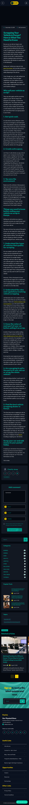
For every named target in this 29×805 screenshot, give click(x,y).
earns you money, (8, 68)
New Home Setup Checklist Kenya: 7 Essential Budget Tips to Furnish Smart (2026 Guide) (18, 589)
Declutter (7, 619)
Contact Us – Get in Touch (10, 750)
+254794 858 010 (6, 722)
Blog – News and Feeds (9, 754)
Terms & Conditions (9, 795)
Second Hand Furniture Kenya (12, 622)
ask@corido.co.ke (8, 724)
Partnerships (7, 781)
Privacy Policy (7, 790)
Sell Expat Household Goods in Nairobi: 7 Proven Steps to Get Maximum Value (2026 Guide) (17, 596)
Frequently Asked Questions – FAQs (12, 758)
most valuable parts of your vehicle (12, 336)
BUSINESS (6, 477)
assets (20, 434)
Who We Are (7, 746)
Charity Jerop (12, 469)
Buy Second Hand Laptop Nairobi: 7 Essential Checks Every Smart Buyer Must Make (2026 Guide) (18, 604)
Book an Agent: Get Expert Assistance (13, 763)
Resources (6, 777)
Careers (6, 772)
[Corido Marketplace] (14, 3)
